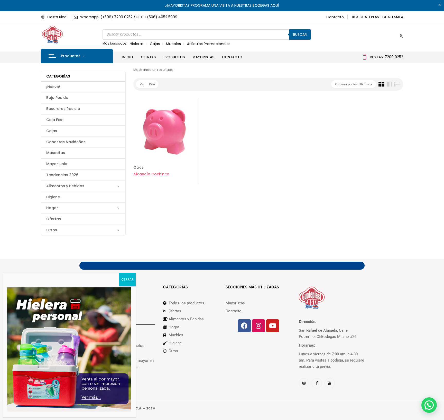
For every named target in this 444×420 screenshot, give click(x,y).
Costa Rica (57, 17)
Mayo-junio (56, 163)
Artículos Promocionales (208, 43)
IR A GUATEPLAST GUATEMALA (377, 17)
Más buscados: (115, 43)
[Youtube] (272, 325)
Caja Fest (55, 119)
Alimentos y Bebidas (65, 185)
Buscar (300, 34)
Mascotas (55, 152)
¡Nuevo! (53, 86)
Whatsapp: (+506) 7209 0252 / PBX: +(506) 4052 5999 (128, 17)
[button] (429, 405)
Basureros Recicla (63, 108)
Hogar (52, 207)
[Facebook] (244, 325)
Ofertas (53, 218)
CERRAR (127, 279)
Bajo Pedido (57, 97)
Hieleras (137, 43)
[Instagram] (258, 325)
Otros (51, 230)
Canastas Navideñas (66, 141)
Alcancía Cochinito (151, 174)
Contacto (335, 17)
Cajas (155, 43)
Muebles (173, 43)
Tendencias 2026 (62, 174)
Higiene (53, 197)
